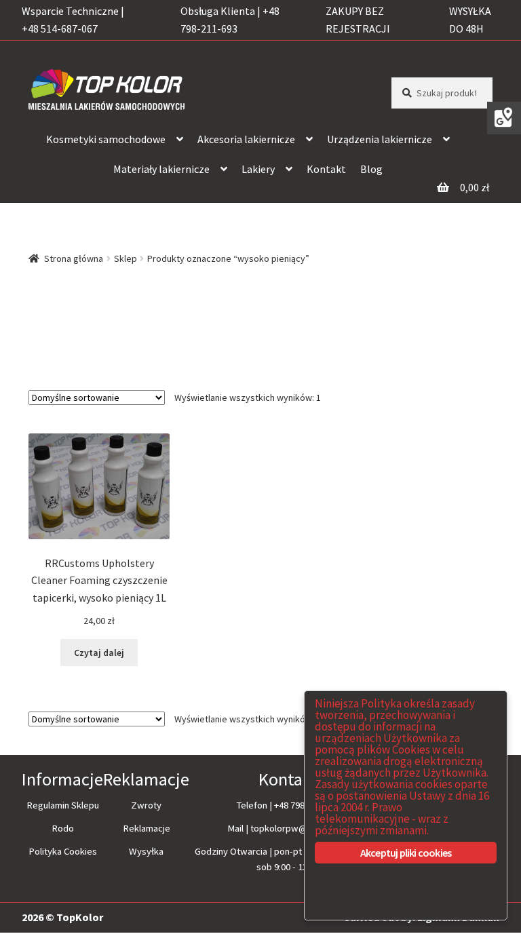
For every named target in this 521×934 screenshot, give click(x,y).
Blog (371, 169)
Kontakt (326, 169)
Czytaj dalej (99, 652)
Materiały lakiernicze (161, 169)
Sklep (125, 258)
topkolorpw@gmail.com (299, 828)
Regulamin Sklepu (62, 805)
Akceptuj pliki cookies (405, 852)
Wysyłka (146, 851)
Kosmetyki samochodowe (106, 139)
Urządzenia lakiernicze (379, 139)
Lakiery (258, 169)
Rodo (63, 828)
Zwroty (146, 805)
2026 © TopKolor (62, 917)
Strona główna (73, 258)
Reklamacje (146, 828)
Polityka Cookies (62, 851)
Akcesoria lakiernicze (246, 139)
